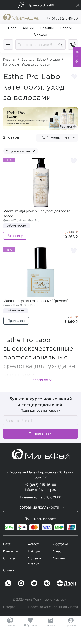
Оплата (9, 558)
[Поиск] (61, 44)
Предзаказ (16, 320)
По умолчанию (57, 137)
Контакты (10, 551)
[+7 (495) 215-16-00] (73, 44)
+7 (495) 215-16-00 (62, 18)
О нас (57, 551)
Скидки (9, 570)
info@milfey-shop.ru (40, 489)
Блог (6, 544)
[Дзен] (66, 583)
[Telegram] (34, 583)
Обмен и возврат (34, 560)
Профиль (71, 625)
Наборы (34, 551)
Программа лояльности (38, 507)
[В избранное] (73, 161)
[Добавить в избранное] (74, 77)
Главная (10, 625)
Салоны (59, 558)
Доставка (60, 544)
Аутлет (33, 544)
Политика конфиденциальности (53, 606)
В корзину (15, 235)
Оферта (9, 606)
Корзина (50, 625)
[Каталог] (8, 44)
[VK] (46, 583)
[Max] (21, 583)
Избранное (30, 625)
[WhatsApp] (8, 583)
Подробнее (39, 380)
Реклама (66, 126)
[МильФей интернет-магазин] (21, 16)
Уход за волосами (20, 151)
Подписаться (40, 433)
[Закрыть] (78, 5)
